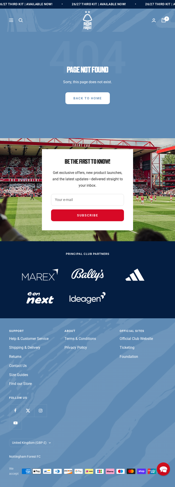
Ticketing (127, 347)
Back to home (87, 98)
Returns (15, 356)
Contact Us (18, 366)
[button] (163, 469)
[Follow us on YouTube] (15, 423)
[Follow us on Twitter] (28, 410)
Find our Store (20, 384)
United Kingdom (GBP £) (29, 442)
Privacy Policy (75, 347)
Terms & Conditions (80, 338)
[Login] (154, 20)
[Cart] (163, 20)
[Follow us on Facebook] (15, 410)
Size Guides (18, 375)
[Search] (21, 20)
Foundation (129, 356)
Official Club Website (136, 338)
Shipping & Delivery (24, 347)
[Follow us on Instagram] (40, 410)
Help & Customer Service (29, 338)
